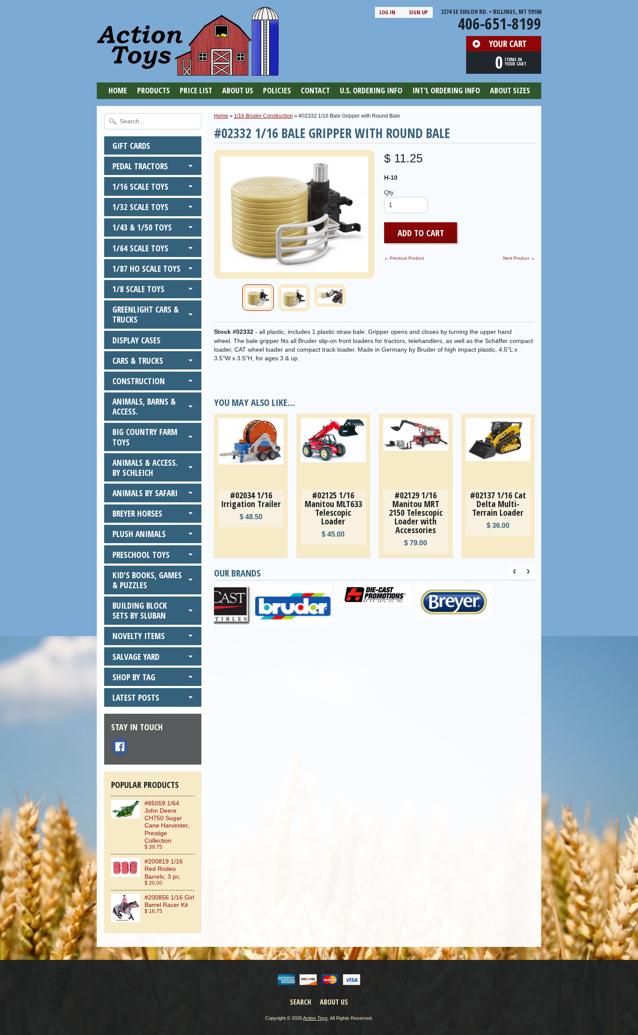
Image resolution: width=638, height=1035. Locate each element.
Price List (196, 90)
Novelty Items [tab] (138, 636)
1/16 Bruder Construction (263, 116)
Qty (389, 192)
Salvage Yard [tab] (135, 657)
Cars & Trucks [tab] (137, 360)
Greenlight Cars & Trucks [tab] (145, 314)
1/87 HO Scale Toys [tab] (146, 268)
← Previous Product (404, 258)
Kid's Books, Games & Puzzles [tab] (147, 580)
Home (118, 90)
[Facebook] (119, 746)
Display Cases (136, 340)
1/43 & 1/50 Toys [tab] (142, 227)
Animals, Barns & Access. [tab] (144, 406)
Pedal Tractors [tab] (140, 166)
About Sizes (510, 90)
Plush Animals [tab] (139, 534)
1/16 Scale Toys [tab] (140, 186)
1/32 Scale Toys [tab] (140, 207)
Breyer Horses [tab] (137, 513)
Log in (387, 12)
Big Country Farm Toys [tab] (145, 437)
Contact (315, 90)
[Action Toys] (188, 70)
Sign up (418, 12)
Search (300, 1002)
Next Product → (519, 258)
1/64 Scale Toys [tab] (140, 248)
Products (153, 90)
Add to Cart (421, 233)
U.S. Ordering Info (371, 90)
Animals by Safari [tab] (145, 493)
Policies (277, 90)
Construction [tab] (138, 381)
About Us (237, 90)
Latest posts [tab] (135, 697)
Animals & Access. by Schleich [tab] (145, 467)
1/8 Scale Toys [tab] (138, 289)
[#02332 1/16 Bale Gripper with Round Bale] (258, 297)
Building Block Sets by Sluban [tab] (139, 610)
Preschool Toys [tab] (141, 554)
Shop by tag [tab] (133, 677)
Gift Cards (131, 146)
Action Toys (315, 1018)
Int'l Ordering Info (446, 90)
